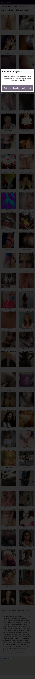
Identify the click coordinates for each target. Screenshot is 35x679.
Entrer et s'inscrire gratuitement (17, 88)
